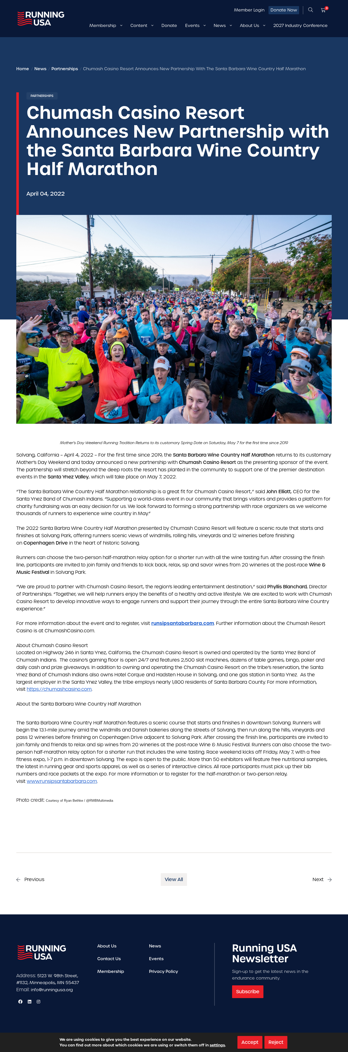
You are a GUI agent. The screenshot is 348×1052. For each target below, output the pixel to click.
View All (174, 879)
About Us (106, 946)
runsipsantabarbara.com (182, 623)
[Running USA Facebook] (20, 1002)
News (155, 946)
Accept (250, 1042)
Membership (110, 971)
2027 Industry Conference (300, 25)
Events (156, 958)
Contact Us (109, 958)
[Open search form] (310, 10)
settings (217, 1045)
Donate (169, 25)
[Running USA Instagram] (38, 1002)
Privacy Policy (163, 971)
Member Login (249, 10)
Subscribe (247, 992)
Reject (276, 1042)
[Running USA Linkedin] (29, 1002)
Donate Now (284, 10)
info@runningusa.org (52, 989)
